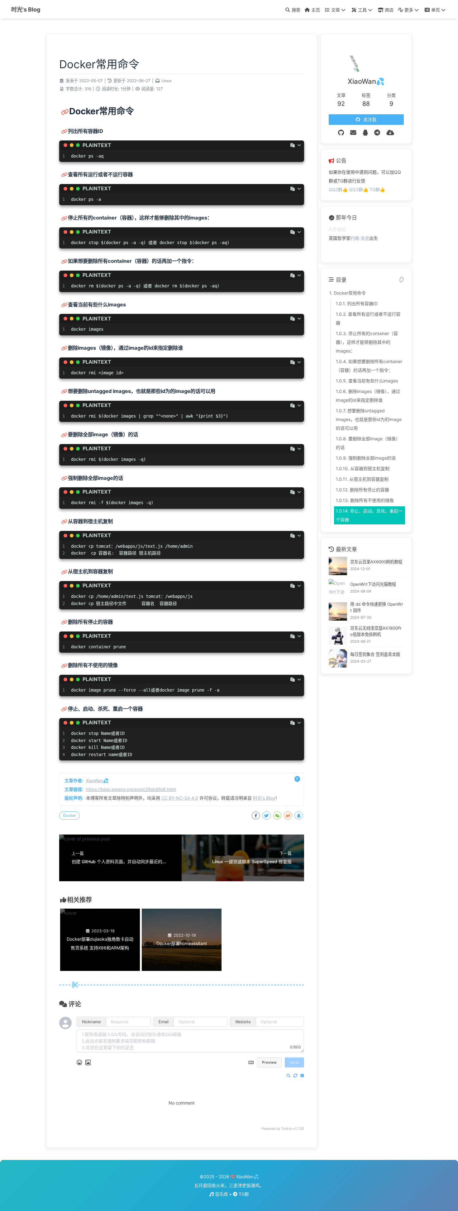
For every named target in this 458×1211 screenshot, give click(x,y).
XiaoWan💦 (97, 780)
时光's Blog (26, 9)
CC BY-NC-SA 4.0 (179, 798)
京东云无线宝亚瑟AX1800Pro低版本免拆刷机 (376, 631)
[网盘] (390, 132)
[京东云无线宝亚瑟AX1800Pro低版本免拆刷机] (338, 635)
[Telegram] (377, 132)
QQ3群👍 (359, 189)
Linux (166, 80)
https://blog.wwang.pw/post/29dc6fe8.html (131, 789)
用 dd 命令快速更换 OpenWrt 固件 (376, 607)
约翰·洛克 (360, 238)
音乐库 (221, 1194)
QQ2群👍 (339, 189)
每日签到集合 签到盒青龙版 (375, 654)
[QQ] (365, 132)
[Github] (341, 132)
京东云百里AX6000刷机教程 (376, 562)
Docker (69, 815)
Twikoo (286, 1129)
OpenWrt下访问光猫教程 (373, 584)
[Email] (353, 132)
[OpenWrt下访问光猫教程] (338, 588)
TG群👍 (377, 189)
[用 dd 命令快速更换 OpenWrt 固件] (338, 611)
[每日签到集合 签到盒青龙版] (338, 658)
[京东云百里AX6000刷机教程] (338, 566)
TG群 (243, 1194)
